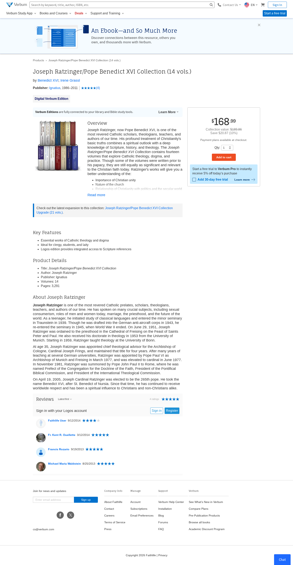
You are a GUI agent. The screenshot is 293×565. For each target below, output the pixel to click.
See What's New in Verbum (206, 502)
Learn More (167, 112)
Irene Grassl (70, 80)
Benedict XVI (48, 80)
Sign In (277, 5)
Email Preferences (141, 515)
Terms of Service (114, 522)
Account (135, 502)
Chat (282, 559)
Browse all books (199, 522)
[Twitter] (70, 515)
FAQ (161, 529)
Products (38, 60)
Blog (161, 515)
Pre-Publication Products (204, 515)
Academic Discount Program (207, 529)
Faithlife (151, 555)
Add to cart (223, 157)
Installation (165, 508)
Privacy (162, 555)
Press (107, 529)
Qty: (217, 147)
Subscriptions (138, 508)
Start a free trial (274, 13)
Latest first (63, 399)
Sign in (157, 410)
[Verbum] (17, 5)
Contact (109, 508)
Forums (163, 522)
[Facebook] (60, 515)
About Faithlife (113, 502)
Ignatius (54, 88)
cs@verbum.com (43, 529)
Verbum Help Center (171, 502)
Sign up (86, 499)
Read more (96, 195)
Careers (109, 515)
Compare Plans (198, 508)
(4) (98, 88)
